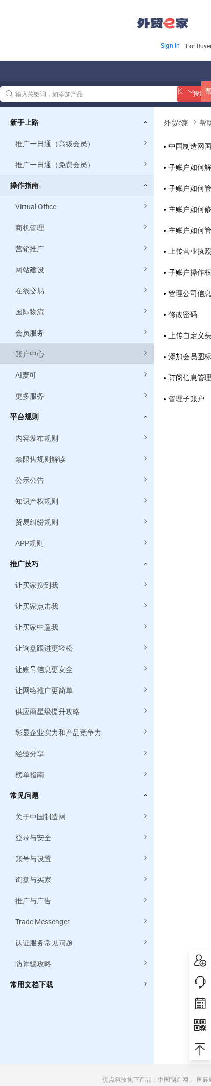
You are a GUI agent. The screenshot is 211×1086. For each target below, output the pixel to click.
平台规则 (24, 416)
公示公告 (29, 480)
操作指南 (24, 185)
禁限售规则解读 (40, 459)
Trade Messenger (42, 921)
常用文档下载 (31, 984)
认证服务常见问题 (44, 942)
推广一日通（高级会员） (54, 143)
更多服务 (29, 396)
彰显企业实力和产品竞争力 (58, 732)
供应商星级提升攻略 (47, 711)
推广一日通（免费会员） (54, 164)
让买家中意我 (36, 627)
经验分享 (29, 753)
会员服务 (29, 333)
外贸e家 (162, 23)
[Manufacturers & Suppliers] (66, 20)
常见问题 (24, 795)
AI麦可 (25, 375)
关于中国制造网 (40, 816)
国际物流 (29, 312)
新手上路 (24, 122)
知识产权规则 (36, 501)
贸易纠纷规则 (36, 522)
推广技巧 (24, 564)
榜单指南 (29, 774)
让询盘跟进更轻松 (44, 648)
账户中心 (29, 354)
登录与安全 (33, 837)
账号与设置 (33, 858)
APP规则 (29, 543)
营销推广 (29, 248)
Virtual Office (35, 206)
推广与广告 (33, 900)
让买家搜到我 (36, 585)
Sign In (170, 45)
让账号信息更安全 (44, 669)
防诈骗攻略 (33, 964)
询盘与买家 (33, 879)
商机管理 (29, 227)
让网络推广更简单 (44, 690)
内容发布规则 (36, 438)
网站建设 (29, 269)
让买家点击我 (36, 606)
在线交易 (29, 290)
